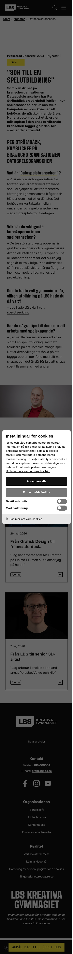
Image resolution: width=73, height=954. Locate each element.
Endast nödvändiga (36, 492)
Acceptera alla (36, 481)
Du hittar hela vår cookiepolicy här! (28, 471)
